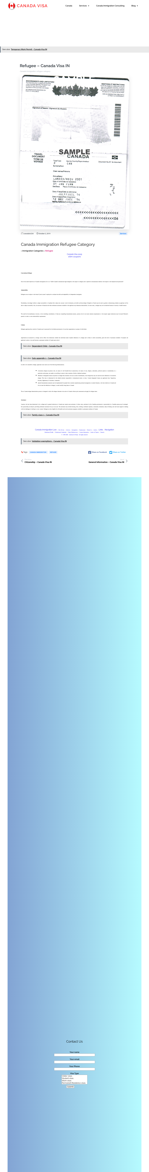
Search (102, 432)
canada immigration (38, 452)
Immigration (75, 430)
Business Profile (49, 432)
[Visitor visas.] (74, 1076)
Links (101, 430)
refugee (53, 452)
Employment (82, 430)
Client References (73, 432)
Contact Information (84, 432)
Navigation (109, 430)
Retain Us (89, 430)
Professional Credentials (60, 432)
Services (123, 234)
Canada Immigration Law (46, 430)
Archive (95, 430)
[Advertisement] (74, 29)
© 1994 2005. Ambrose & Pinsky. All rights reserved (74, 434)
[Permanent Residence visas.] (74, 1083)
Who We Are (61, 430)
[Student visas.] (74, 1078)
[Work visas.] (74, 1081)
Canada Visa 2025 (74, 254)
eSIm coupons (74, 257)
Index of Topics (95, 432)
